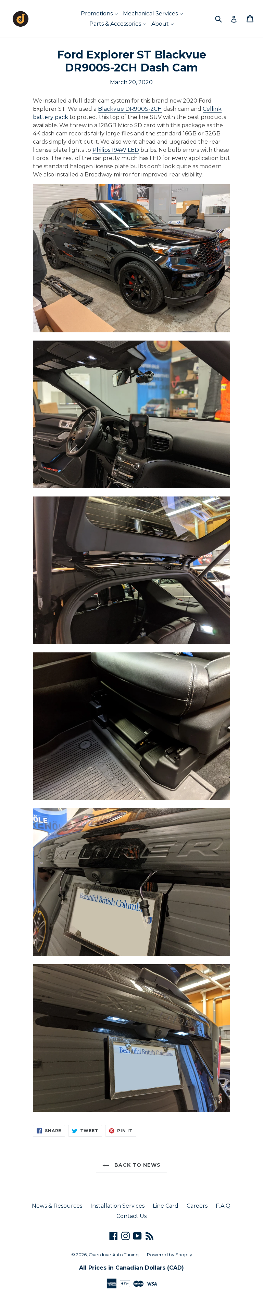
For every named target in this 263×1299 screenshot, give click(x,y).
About (160, 24)
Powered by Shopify (169, 1254)
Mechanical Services (151, 13)
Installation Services (117, 1206)
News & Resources (57, 1206)
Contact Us (131, 1216)
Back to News (137, 1165)
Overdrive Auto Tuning (114, 1254)
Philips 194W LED (115, 150)
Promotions (97, 13)
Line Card (165, 1206)
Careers (197, 1206)
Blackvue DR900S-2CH (130, 109)
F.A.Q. (223, 1206)
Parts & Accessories (115, 24)
